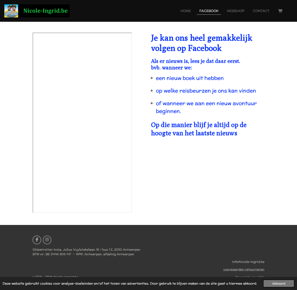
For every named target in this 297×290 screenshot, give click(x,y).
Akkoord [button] (278, 283)
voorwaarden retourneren (243, 269)
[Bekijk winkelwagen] (280, 11)
